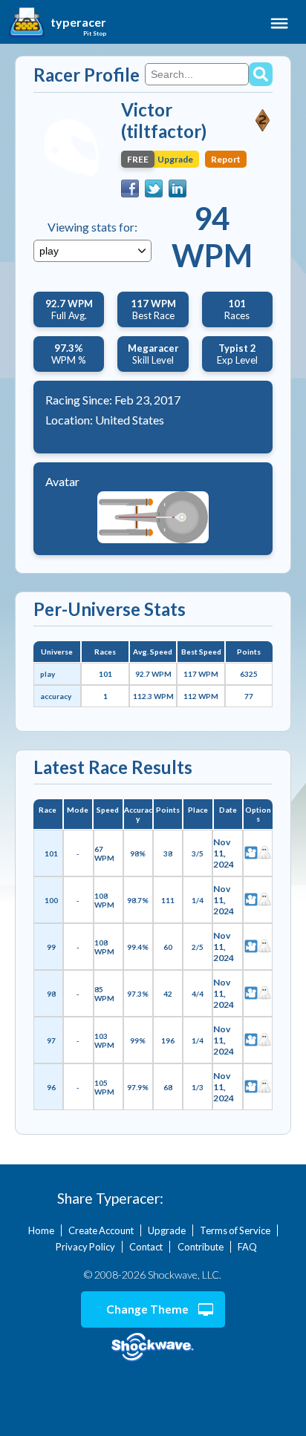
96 (51, 1087)
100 (51, 900)
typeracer (78, 22)
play (47, 673)
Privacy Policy (85, 1247)
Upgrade (167, 1230)
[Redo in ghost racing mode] (264, 853)
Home (41, 1230)
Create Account (101, 1230)
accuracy (55, 696)
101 (105, 673)
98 (51, 993)
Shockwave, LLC (153, 1347)
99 (51, 946)
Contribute (201, 1247)
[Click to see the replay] (251, 853)
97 (51, 1040)
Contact (146, 1247)
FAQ (247, 1247)
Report (226, 159)
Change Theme (147, 1309)
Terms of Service (235, 1230)
